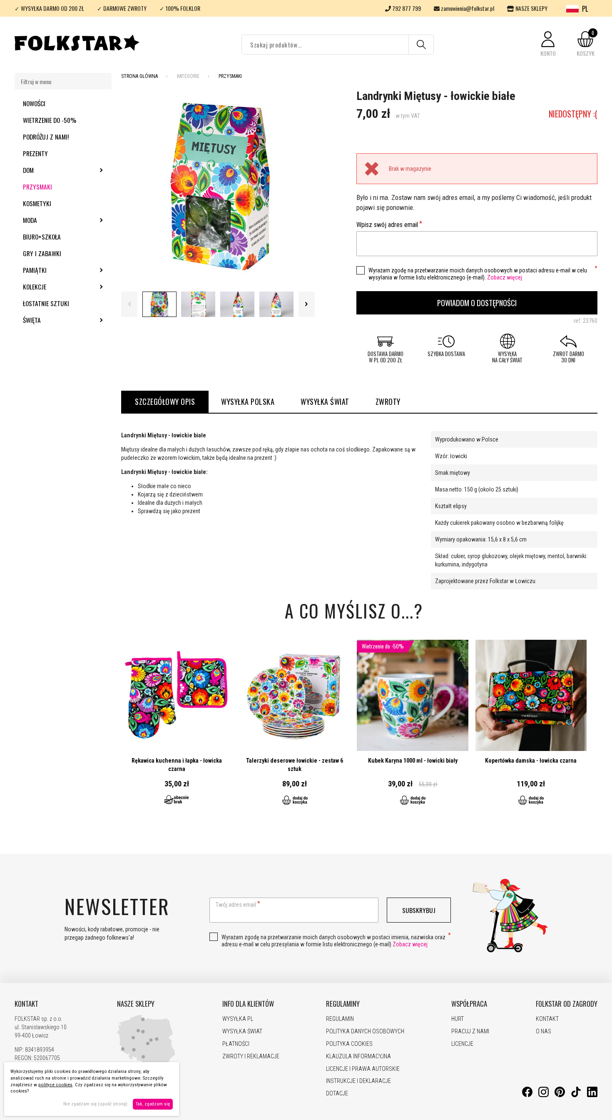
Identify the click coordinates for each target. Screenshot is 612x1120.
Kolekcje (57, 286)
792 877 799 (406, 8)
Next (307, 304)
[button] (548, 44)
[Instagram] (543, 1095)
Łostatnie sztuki (46, 303)
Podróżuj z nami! (46, 136)
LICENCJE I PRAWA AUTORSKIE (363, 1068)
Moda (52, 219)
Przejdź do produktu (176, 727)
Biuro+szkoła (42, 236)
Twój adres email (236, 904)
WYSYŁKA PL (237, 1018)
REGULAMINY (343, 1004)
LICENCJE (462, 1043)
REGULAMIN (340, 1018)
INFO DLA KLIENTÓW (248, 1004)
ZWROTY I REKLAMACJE (250, 1056)
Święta (54, 319)
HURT (457, 1018)
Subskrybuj (418, 910)
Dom (51, 170)
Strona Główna (139, 76)
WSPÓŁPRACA (469, 1004)
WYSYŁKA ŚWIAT (325, 401)
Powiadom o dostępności (477, 302)
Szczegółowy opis (165, 401)
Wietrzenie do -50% (49, 120)
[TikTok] (576, 1095)
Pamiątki (57, 269)
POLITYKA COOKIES (349, 1043)
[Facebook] (527, 1095)
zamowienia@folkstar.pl (467, 8)
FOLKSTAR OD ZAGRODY (566, 1004)
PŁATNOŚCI (235, 1043)
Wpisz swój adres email (387, 225)
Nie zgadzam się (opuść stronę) (95, 1104)
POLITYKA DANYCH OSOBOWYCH (365, 1031)
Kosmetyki (37, 203)
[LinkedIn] (592, 1095)
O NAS (543, 1031)
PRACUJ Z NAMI (470, 1031)
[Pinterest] (560, 1095)
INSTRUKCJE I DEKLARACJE (358, 1081)
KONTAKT (26, 1004)
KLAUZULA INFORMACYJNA (358, 1056)
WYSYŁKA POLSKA (247, 401)
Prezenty (35, 153)
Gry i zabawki (42, 253)
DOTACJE (337, 1093)
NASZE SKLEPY (530, 8)
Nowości (34, 103)
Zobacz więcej (504, 277)
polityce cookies (55, 1085)
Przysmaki (37, 186)
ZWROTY (388, 401)
